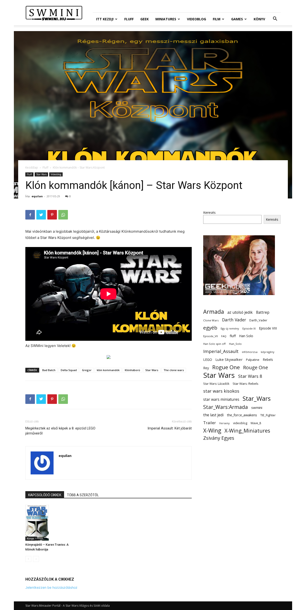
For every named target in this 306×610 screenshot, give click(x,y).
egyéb (210, 327)
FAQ (223, 336)
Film (216, 19)
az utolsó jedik (240, 312)
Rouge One (255, 367)
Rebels (268, 359)
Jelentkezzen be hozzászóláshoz (51, 587)
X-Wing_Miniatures (247, 430)
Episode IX (249, 328)
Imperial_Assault (221, 351)
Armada (213, 311)
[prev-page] (28, 559)
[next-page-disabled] (36, 559)
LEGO (207, 359)
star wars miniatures (221, 399)
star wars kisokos (221, 391)
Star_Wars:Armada (225, 406)
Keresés (209, 212)
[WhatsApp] (63, 215)
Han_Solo (235, 344)
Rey (206, 368)
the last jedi (213, 415)
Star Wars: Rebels (245, 383)
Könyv (259, 19)
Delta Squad (69, 370)
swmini (256, 407)
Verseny (224, 423)
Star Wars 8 (250, 376)
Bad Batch (48, 370)
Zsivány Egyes (218, 437)
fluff (233, 336)
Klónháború (132, 370)
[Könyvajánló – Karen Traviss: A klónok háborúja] (51, 523)
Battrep (262, 312)
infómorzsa (249, 352)
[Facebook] (30, 215)
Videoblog (196, 19)
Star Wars (41, 174)
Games (237, 19)
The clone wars (174, 370)
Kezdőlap (31, 167)
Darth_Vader (258, 320)
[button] (275, 19)
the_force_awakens (242, 414)
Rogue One (226, 367)
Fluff (129, 19)
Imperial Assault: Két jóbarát (170, 428)
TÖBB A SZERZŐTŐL (83, 495)
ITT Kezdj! (105, 19)
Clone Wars (211, 320)
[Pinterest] (52, 215)
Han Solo (246, 336)
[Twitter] (41, 215)
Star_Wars (257, 398)
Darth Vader (234, 319)
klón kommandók (108, 370)
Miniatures (165, 19)
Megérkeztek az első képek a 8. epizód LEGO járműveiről (60, 430)
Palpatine (252, 360)
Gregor (87, 370)
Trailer (209, 422)
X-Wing (212, 430)
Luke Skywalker (229, 359)
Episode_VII (210, 336)
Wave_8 (256, 423)
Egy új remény (230, 328)
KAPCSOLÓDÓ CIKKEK (44, 495)
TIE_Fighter (268, 415)
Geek (144, 19)
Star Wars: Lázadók (216, 384)
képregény (267, 352)
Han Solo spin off (214, 344)
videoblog (240, 423)
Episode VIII (268, 328)
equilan (37, 196)
